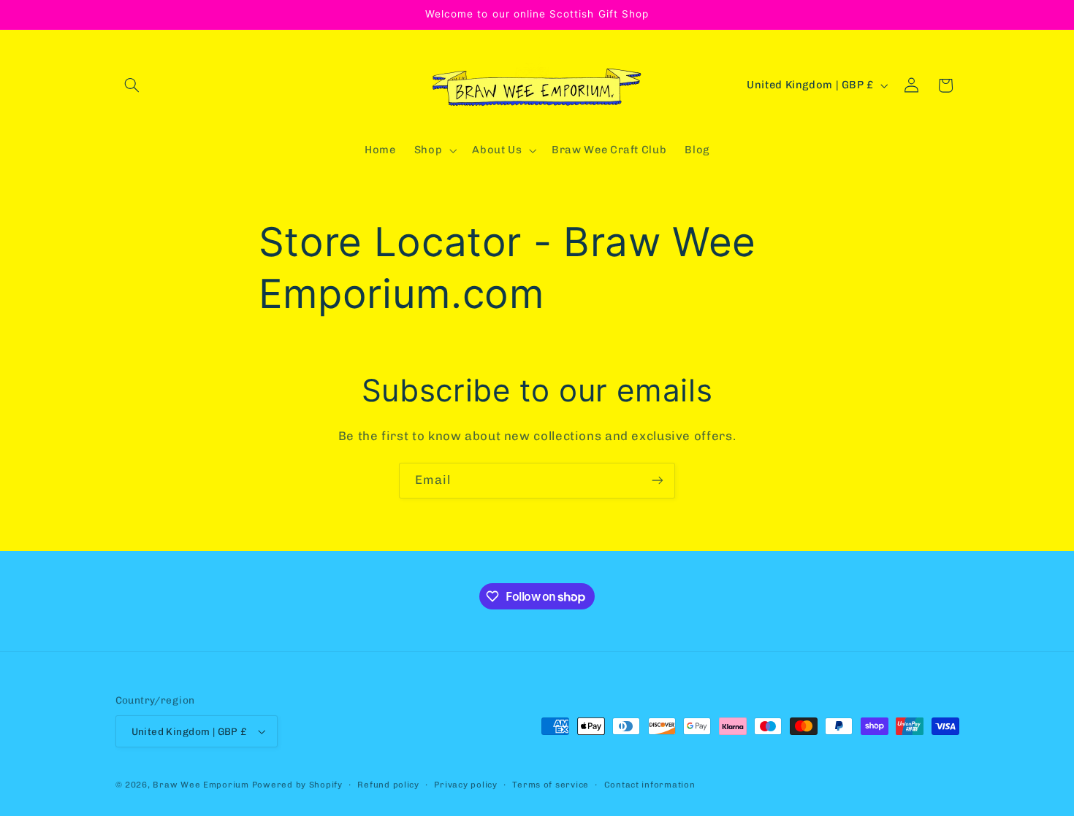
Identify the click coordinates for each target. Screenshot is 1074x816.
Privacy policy (465, 785)
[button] (132, 85)
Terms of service (550, 785)
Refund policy (388, 785)
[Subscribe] (657, 481)
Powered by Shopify (297, 785)
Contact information (650, 785)
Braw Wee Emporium (202, 785)
